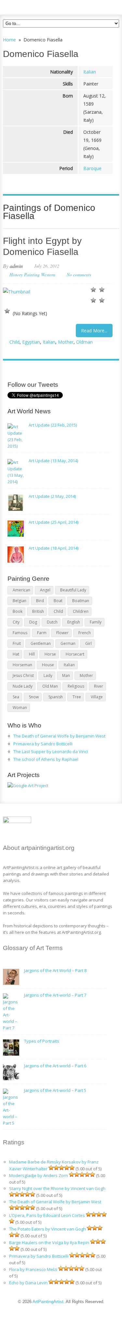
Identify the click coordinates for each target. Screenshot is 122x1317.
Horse (50, 654)
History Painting (24, 274)
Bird (40, 600)
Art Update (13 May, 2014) (53, 461)
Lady (48, 675)
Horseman (22, 665)
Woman (20, 707)
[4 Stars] (102, 300)
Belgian (19, 600)
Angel (45, 590)
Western (48, 274)
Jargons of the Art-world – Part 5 (55, 1090)
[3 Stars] (93, 300)
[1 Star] (93, 289)
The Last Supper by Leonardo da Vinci (50, 751)
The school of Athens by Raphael (45, 759)
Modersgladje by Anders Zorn (38, 1175)
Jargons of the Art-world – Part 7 (55, 995)
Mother (66, 342)
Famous (20, 633)
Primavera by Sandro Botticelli (43, 744)
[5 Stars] (7, 311)
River (98, 686)
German (68, 643)
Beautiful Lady (73, 590)
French (84, 633)
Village (97, 697)
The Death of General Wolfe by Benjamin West (59, 736)
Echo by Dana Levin (28, 1283)
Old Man (50, 686)
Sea (16, 697)
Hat (16, 654)
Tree (77, 697)
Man (66, 675)
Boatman (80, 600)
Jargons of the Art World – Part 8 (55, 970)
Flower (62, 633)
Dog (33, 622)
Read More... (94, 330)
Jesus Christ (23, 675)
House (48, 665)
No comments (79, 274)
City (16, 622)
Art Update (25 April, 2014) (53, 522)
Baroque (92, 168)
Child (14, 342)
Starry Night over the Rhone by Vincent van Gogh (57, 1188)
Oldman (84, 342)
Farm (42, 633)
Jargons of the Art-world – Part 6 (55, 1066)
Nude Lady (23, 686)
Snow (34, 697)
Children (80, 611)
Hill (32, 654)
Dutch (52, 622)
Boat (58, 600)
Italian (89, 72)
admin (16, 265)
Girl (88, 643)
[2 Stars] (102, 289)
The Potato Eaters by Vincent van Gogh (47, 1229)
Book (17, 611)
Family (96, 622)
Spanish (55, 697)
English (73, 622)
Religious (76, 686)
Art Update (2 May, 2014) (52, 496)
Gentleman (41, 643)
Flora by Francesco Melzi (33, 1269)
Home (9, 40)
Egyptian (31, 342)
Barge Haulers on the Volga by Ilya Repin (49, 1242)
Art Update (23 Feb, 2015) (53, 425)
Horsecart (75, 654)
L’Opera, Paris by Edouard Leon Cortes (47, 1215)
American (21, 590)
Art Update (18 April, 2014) (53, 548)
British (38, 611)
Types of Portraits (41, 1041)
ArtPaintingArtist (28, 6)
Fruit (17, 643)
